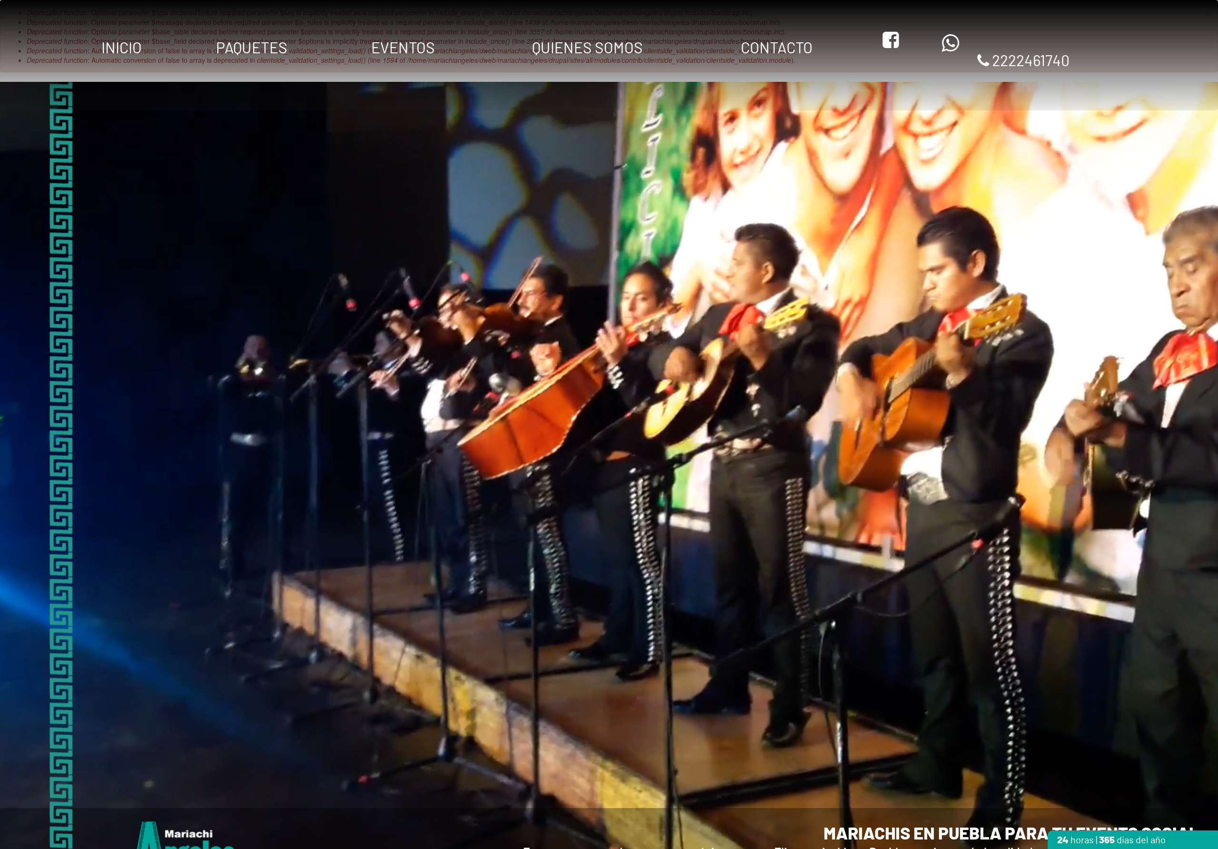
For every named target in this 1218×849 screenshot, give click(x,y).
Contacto (777, 48)
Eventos (403, 48)
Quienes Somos (587, 48)
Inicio (121, 48)
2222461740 (1029, 61)
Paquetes (251, 48)
